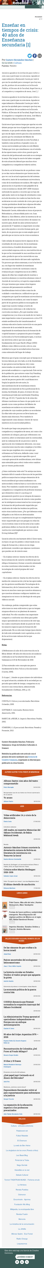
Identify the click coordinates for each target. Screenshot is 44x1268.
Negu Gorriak (22, 1165)
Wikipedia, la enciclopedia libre (22, 1209)
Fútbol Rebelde (22, 1135)
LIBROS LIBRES (22, 893)
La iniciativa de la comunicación (22, 1224)
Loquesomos (22, 1243)
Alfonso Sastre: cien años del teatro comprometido (21, 782)
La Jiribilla (22, 1229)
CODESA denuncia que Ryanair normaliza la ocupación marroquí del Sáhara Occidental (22, 1004)
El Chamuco (22, 1140)
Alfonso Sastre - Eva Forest (22, 1234)
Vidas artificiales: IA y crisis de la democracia (20, 816)
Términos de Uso (20, 1253)
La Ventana (22, 1184)
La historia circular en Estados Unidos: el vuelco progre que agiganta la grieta (22, 975)
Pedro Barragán (9, 787)
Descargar (12, 907)
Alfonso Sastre (8, 801)
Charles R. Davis (9, 1028)
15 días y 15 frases (12, 1061)
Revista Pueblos (22, 1189)
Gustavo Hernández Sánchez (19, 60)
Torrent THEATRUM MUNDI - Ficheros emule (22, 1180)
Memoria (22, 1219)
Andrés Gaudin (8, 981)
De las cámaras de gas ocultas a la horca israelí (20, 949)
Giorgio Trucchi (9, 1099)
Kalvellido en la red (22, 1170)
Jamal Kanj (7, 954)
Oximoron (22, 1194)
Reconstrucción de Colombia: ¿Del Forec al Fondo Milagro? (20, 1050)
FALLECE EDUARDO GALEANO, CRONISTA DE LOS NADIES (22, 940)
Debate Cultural (22, 1175)
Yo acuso (8, 797)
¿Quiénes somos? (25, 1257)
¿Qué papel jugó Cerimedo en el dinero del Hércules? (19, 1076)
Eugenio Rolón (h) (9, 1041)
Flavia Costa (7, 821)
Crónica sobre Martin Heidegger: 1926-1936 (20, 871)
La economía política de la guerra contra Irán (20, 991)
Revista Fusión (22, 1214)
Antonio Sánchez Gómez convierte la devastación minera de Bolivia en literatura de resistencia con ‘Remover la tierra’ (22, 851)
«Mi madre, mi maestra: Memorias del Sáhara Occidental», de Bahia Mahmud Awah (22, 832)
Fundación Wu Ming (22, 1204)
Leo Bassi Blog (22, 1155)
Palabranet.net (22, 1130)
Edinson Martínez (9, 888)
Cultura (18, 62)
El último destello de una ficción (19, 884)
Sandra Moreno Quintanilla (12, 859)
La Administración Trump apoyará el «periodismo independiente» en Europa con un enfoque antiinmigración (22, 1020)
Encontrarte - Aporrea (22, 1199)
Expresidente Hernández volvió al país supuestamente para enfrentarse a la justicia (22, 1093)
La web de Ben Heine (22, 1145)
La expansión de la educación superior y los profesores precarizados (18, 1107)
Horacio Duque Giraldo (11, 1055)
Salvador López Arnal (10, 876)
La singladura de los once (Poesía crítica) (22, 1150)
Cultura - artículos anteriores (22, 1126)
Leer (22, 806)
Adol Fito (7, 1081)
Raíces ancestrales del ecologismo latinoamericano (20, 961)
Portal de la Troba (22, 1160)
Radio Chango (22, 1238)
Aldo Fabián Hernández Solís (13, 1114)
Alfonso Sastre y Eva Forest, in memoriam (22, 772)
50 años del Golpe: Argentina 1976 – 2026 (21, 1035)
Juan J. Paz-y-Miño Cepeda (12, 966)
